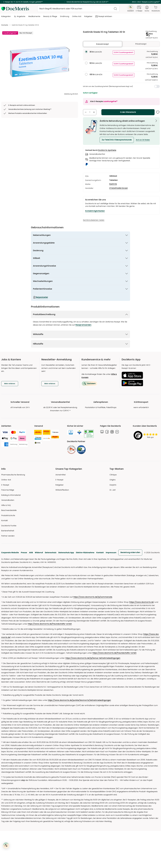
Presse (24, 552)
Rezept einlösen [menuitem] (105, 16)
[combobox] (78, 8)
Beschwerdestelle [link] (9, 510)
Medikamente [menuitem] (34, 16)
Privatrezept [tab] (140, 44)
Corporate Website (10, 552)
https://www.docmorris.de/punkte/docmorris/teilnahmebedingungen (79, 700)
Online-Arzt (6, 479)
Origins (112, 479)
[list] (39, 61)
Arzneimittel (60, 474)
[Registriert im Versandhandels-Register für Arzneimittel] (89, 434)
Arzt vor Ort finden (143, 140)
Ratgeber (59, 485)
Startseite (4, 25)
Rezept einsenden (83, 325)
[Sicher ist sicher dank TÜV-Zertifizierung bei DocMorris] (71, 432)
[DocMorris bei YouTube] (117, 432)
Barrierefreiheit (7, 530)
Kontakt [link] (4, 520)
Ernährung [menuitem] (64, 16)
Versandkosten (7, 500)
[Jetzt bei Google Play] (140, 383)
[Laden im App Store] (140, 375)
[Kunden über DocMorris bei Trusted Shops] (146, 435)
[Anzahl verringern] (85, 112)
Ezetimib (113, 184)
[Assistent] (6, 845)
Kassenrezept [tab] (102, 44)
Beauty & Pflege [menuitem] (50, 16)
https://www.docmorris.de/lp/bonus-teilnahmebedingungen (92, 658)
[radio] (86, 51)
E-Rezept (5, 485)
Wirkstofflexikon (62, 490)
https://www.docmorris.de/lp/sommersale (92, 597)
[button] (117, 140)
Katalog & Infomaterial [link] (11, 495)
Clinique (113, 474)
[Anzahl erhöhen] (93, 112)
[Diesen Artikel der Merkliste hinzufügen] (158, 112)
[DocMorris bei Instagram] (112, 432)
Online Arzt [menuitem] (76, 16)
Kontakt (100, 552)
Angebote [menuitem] (21, 16)
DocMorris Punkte (8, 525)
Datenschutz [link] (50, 552)
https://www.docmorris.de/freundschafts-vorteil (50, 624)
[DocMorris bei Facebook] (107, 432)
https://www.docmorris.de (141, 602)
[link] (71, 449)
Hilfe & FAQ (6, 505)
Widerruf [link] (39, 552)
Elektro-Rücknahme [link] (85, 552)
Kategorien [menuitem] (6, 16)
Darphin (113, 485)
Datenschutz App (66, 552)
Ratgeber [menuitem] (88, 16)
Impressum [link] (111, 552)
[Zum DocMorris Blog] (102, 432)
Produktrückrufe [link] (8, 515)
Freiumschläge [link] (7, 490)
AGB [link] (31, 552)
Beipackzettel (42, 297)
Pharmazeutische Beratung (13, 474)
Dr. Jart (113, 490)
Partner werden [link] (8, 536)
